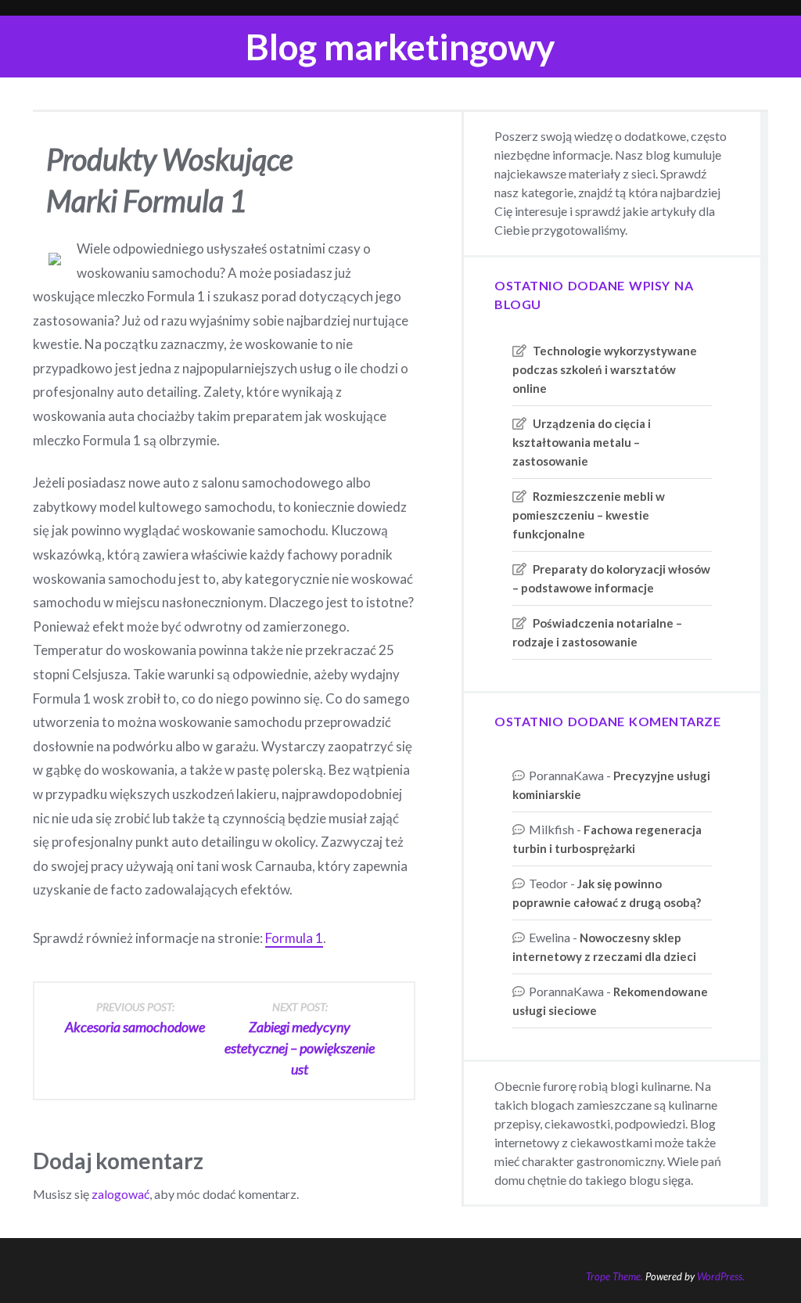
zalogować (120, 1193)
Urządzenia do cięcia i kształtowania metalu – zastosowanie (581, 442)
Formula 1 (294, 938)
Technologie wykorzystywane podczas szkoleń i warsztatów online (604, 369)
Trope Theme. (614, 1276)
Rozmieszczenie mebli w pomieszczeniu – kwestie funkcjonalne (588, 515)
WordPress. (721, 1276)
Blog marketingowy (400, 46)
